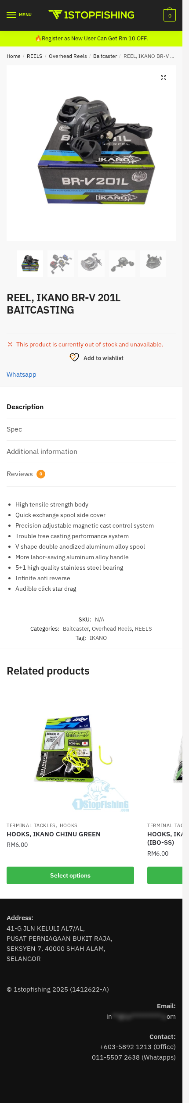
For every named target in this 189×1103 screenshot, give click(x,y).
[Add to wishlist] (123, 700)
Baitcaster (105, 56)
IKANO (98, 638)
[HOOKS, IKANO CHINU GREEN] (70, 753)
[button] (163, 77)
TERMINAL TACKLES (31, 825)
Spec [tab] (14, 429)
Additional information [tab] (42, 451)
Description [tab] (25, 406)
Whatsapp (21, 374)
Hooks (69, 825)
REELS (34, 56)
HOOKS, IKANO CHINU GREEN (54, 834)
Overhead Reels (68, 56)
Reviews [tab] (24, 473)
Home (14, 56)
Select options (70, 875)
